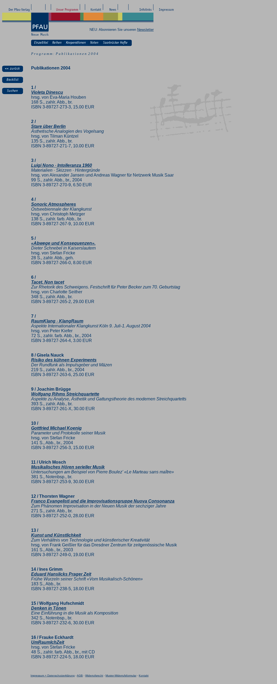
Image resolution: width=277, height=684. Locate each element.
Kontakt (144, 675)
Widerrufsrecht (94, 675)
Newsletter (145, 30)
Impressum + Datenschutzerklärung (53, 675)
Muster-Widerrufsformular (120, 675)
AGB (80, 675)
